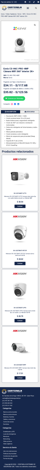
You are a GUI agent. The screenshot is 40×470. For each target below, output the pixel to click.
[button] (27, 8)
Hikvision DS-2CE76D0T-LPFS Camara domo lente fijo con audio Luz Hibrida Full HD (20, 311)
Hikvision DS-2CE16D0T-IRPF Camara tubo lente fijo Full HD (20, 368)
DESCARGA (30, 112)
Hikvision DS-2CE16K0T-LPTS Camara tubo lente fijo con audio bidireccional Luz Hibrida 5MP (20, 197)
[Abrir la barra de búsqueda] (36, 8)
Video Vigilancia (11, 14)
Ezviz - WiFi (21, 14)
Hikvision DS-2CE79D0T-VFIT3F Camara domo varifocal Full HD (20, 254)
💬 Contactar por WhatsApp (14, 98)
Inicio (2, 14)
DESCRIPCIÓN (11, 112)
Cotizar (20, 206)
